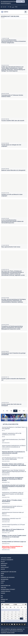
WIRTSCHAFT (4, 563)
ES (10, 7)
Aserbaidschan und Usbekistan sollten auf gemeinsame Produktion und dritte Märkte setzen (12, 494)
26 (11, 618)
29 (22, 618)
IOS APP (3, 601)
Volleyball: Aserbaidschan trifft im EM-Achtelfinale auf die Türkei (11, 434)
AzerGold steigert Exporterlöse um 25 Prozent (13, 524)
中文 (16, 7)
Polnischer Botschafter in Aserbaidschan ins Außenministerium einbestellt (13, 452)
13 (15, 614)
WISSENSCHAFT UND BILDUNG (8, 571)
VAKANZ (3, 593)
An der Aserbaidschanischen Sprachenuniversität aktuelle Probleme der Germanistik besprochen (12, 221)
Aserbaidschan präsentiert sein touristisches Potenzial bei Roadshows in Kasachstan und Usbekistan (13, 486)
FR (8, 7)
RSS (2, 597)
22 (22, 616)
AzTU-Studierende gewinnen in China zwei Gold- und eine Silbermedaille (12, 458)
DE (7, 7)
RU (3, 7)
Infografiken (4, 579)
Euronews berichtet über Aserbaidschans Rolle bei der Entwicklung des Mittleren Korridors (12, 479)
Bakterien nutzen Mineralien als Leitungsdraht (13, 170)
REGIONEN (3, 565)
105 (11, 410)
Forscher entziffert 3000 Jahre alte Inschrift (12, 120)
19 (11, 616)
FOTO (2, 583)
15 (22, 614)
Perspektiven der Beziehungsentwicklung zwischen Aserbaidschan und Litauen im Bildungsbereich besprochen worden (12, 328)
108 (24, 410)
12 (11, 614)
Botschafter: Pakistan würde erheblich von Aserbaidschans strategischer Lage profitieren (14, 464)
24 (4, 618)
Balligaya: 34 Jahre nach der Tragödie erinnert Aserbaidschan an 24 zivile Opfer (14, 536)
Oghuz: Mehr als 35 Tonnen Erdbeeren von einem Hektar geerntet (13, 530)
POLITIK (3, 561)
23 (26, 616)
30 (26, 618)
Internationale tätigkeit (8, 589)
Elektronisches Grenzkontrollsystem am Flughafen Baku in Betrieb (12, 547)
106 (15, 410)
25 (7, 618)
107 (19, 410)
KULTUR (3, 569)
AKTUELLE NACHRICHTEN (10, 424)
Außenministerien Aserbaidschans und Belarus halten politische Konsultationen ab (14, 446)
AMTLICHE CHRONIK (6, 557)
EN (5, 7)
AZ (1, 7)
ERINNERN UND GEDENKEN (8, 577)
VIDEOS (3, 581)
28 (18, 618)
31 (4, 620)
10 (4, 614)
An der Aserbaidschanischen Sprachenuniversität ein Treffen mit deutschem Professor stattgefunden (13, 41)
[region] (14, 489)
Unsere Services (5, 591)
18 (7, 616)
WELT (2, 575)
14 (18, 614)
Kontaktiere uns (5, 585)
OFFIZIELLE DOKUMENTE (7, 559)
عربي (13, 7)
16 (26, 614)
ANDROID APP (4, 599)
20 (15, 616)
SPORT (2, 573)
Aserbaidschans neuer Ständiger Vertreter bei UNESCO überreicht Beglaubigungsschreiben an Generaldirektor (14, 471)
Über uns (3, 587)
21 (18, 616)
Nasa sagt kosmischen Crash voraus (10, 247)
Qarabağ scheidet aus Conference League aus (14, 541)
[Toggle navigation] (25, 11)
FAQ (2, 595)
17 (4, 616)
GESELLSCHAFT (5, 567)
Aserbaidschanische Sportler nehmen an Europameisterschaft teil (12, 507)
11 (7, 614)
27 (15, 618)
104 (7, 410)
